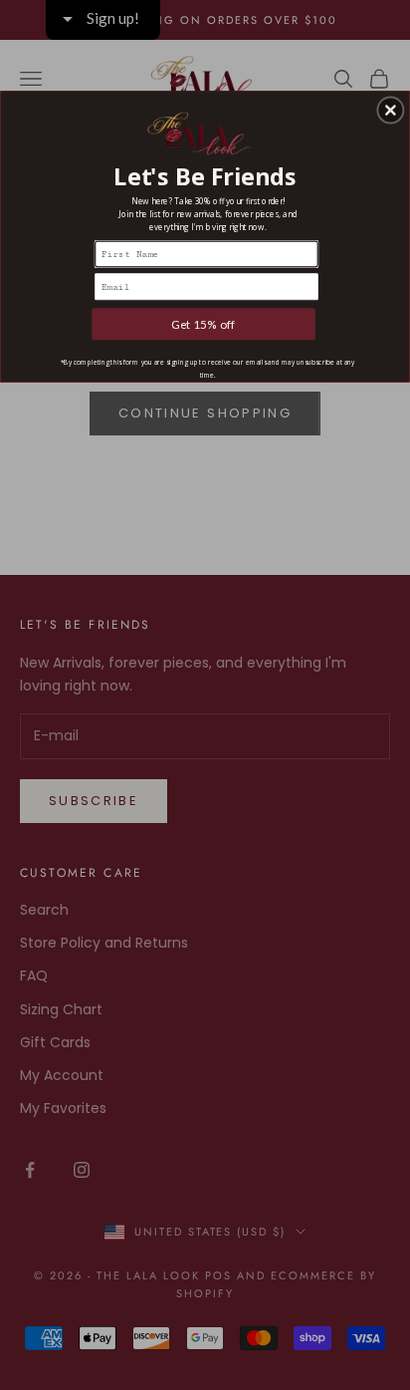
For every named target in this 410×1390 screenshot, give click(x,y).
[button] (390, 110)
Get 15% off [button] (203, 324)
